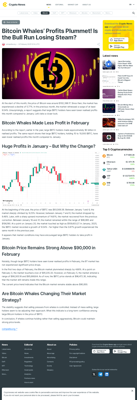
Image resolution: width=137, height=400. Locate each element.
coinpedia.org (8, 329)
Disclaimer (73, 357)
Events (49, 366)
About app (50, 353)
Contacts (50, 362)
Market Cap (73, 5)
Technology (28, 366)
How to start (28, 382)
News (48, 5)
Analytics (27, 374)
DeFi (54, 13)
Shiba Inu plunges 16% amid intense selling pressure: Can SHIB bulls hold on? (126, 122)
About (49, 349)
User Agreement (75, 366)
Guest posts (28, 370)
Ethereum (73, 13)
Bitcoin (4, 357)
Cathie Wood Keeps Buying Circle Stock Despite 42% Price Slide (125, 93)
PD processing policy (77, 362)
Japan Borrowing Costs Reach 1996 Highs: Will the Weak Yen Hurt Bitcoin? (125, 64)
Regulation (28, 362)
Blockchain (96, 13)
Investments (28, 357)
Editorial (59, 5)
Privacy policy (74, 349)
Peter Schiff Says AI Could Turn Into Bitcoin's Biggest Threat (125, 79)
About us (86, 5)
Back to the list (12, 22)
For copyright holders (77, 353)
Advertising (51, 357)
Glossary (50, 370)
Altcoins (84, 13)
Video (35, 13)
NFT (62, 13)
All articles (28, 349)
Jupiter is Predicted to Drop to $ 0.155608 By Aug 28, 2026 (126, 136)
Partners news (29, 378)
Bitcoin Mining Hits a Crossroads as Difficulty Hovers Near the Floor (126, 108)
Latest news (24, 13)
